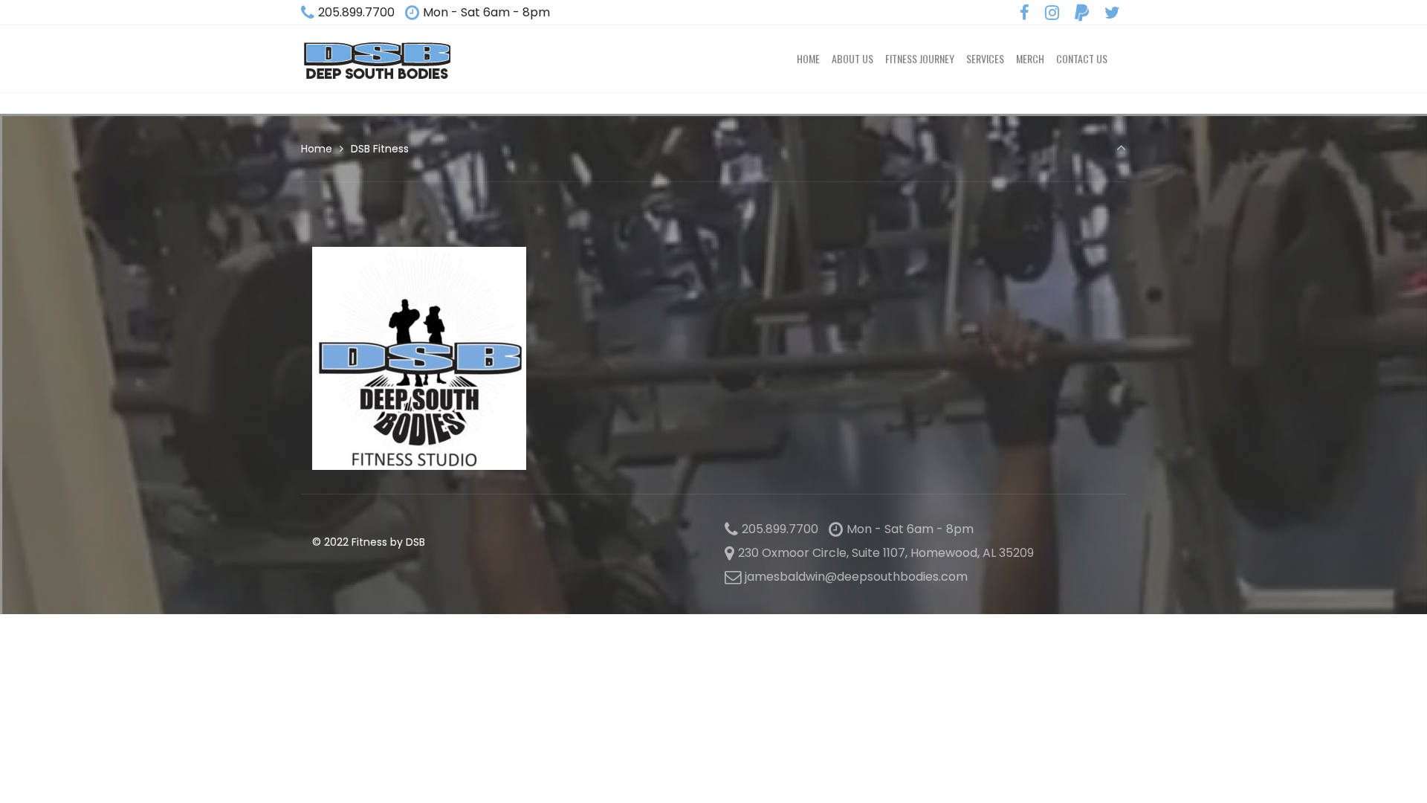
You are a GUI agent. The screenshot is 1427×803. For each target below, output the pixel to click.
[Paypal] (1081, 13)
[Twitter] (1112, 13)
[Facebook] (1025, 13)
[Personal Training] (377, 58)
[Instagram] (1052, 13)
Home (316, 148)
